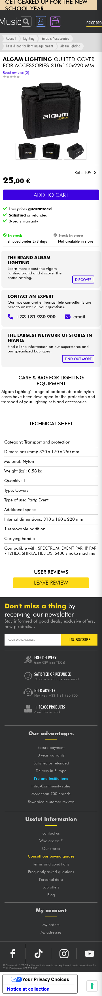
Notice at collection (28, 989)
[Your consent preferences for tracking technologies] (92, 986)
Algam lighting (70, 45)
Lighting (29, 38)
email (79, 317)
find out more (78, 359)
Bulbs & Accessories (55, 38)
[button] (27, 151)
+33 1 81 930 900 (63, 695)
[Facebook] (13, 954)
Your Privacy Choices (45, 979)
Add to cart (51, 195)
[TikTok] (38, 954)
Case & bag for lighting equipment (29, 45)
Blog (51, 894)
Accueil (11, 38)
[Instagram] (63, 954)
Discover (83, 280)
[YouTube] (89, 954)
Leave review (51, 582)
